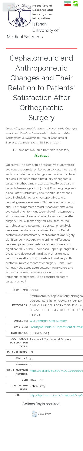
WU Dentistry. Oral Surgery (48, 320)
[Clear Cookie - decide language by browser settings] (75, 5)
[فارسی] (67, 5)
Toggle (9, 8)
